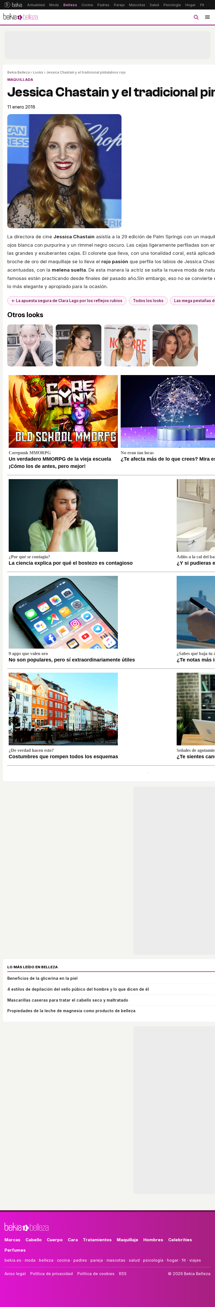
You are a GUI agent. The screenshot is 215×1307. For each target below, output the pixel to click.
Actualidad (36, 5)
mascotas (115, 1260)
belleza (46, 1260)
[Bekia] (13, 5)
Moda (54, 5)
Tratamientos (97, 1239)
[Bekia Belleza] (20, 17)
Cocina (87, 5)
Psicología (172, 5)
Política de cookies (95, 1273)
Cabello (33, 1239)
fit (184, 1260)
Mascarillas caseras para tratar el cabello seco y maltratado (67, 1000)
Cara (73, 1239)
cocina (63, 1260)
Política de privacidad (51, 1273)
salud (134, 1260)
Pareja (119, 5)
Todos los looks (148, 300)
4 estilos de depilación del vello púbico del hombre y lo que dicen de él (78, 989)
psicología (153, 1260)
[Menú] (207, 17)
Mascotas (137, 5)
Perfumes (15, 1250)
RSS (123, 1273)
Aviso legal (15, 1273)
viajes (195, 1260)
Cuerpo (55, 1239)
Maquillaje (127, 1239)
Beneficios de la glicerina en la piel (42, 978)
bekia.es (12, 1260)
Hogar (190, 5)
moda (30, 1260)
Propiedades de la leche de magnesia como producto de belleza (71, 1010)
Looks (38, 72)
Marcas (12, 1239)
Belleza (70, 5)
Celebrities (180, 1239)
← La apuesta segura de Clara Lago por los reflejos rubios (66, 300)
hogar (172, 1260)
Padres (103, 5)
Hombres (153, 1239)
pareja (96, 1260)
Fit (202, 5)
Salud (154, 5)
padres (80, 1260)
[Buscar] (196, 17)
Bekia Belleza (18, 72)
